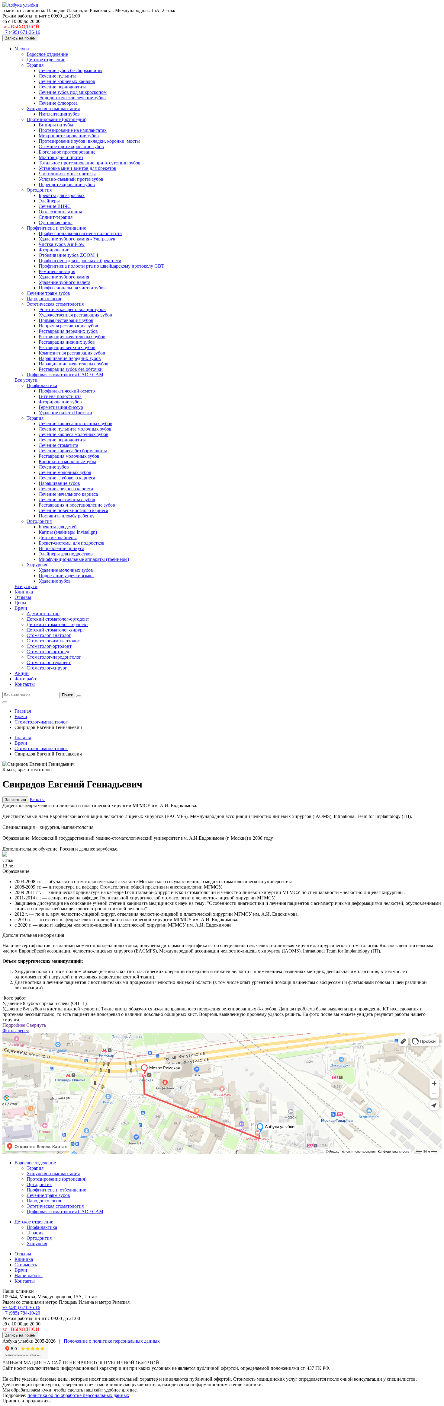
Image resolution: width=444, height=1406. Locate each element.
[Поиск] (4, 702)
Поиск (67, 695)
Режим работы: (18, 15)
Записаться (15, 799)
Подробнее (13, 1025)
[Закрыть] (78, 696)
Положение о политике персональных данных (112, 1341)
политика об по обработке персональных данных (78, 1395)
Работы (37, 799)
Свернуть (36, 1025)
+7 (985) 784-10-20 (21, 1312)
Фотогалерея (15, 1030)
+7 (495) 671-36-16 (21, 32)
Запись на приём (20, 38)
